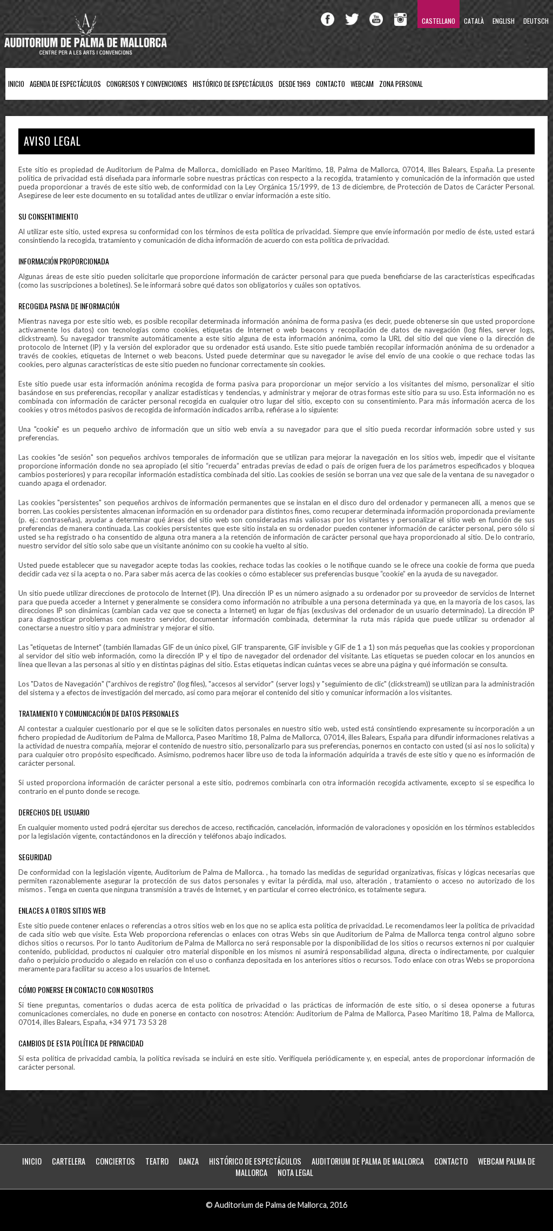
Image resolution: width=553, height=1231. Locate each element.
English (504, 20)
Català (474, 20)
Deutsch (536, 20)
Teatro (156, 1161)
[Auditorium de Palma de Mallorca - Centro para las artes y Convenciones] (86, 52)
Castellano (438, 20)
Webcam (362, 84)
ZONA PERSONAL (401, 84)
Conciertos (115, 1161)
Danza (189, 1161)
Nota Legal (295, 1172)
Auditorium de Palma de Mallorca (368, 1161)
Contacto (330, 84)
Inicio (16, 84)
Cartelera (68, 1161)
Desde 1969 (295, 84)
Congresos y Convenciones (146, 84)
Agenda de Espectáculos (65, 84)
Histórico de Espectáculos (233, 84)
